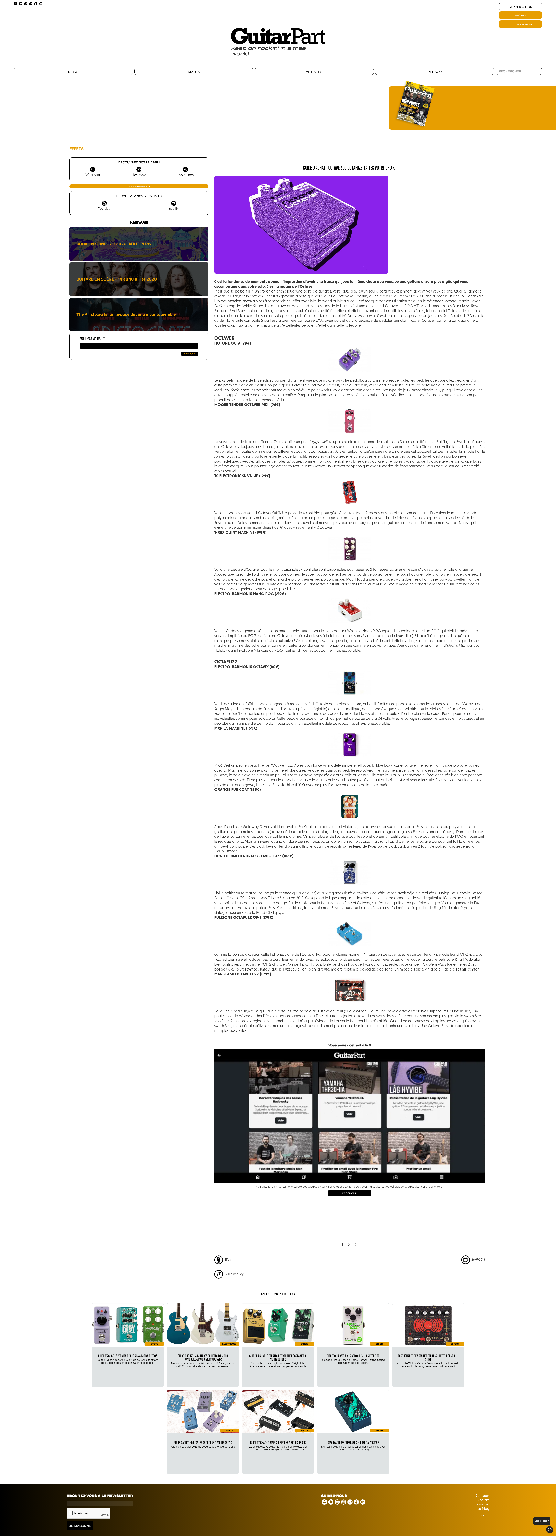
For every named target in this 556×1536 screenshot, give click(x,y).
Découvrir (349, 1193)
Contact (483, 1500)
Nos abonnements (139, 186)
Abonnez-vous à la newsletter (94, 338)
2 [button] (349, 1245)
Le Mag (483, 1509)
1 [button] (342, 1245)
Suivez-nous (334, 1495)
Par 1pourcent (485, 1516)
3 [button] (356, 1245)
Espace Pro (480, 1504)
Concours (482, 1496)
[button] (220, 1223)
